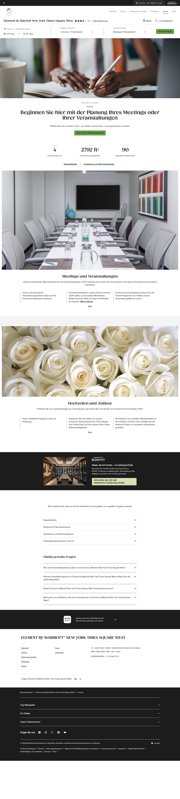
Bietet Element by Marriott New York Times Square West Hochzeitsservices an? (78, 588)
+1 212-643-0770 (165, 21)
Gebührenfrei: (105, 656)
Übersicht (112, 11)
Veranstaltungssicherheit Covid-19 (58, 541)
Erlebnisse (155, 11)
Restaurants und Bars (138, 11)
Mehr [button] (90, 306)
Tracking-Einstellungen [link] (28, 749)
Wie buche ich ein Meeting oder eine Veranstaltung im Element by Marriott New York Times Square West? (87, 599)
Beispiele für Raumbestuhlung (56, 527)
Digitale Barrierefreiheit (136, 749)
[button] (149, 3)
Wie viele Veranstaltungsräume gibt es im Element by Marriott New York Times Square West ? (84, 567)
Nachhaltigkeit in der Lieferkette (31, 751)
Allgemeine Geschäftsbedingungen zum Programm (82, 749)
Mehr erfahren (86, 301)
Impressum (59, 653)
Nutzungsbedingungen (54, 749)
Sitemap (47, 751)
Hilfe (54, 751)
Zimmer (123, 11)
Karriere (41, 749)
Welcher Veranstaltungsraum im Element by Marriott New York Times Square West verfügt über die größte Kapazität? (86, 578)
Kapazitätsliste (70, 164)
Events (165, 11)
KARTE (148, 21)
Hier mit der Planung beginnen (90, 133)
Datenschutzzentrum (109, 749)
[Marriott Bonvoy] (171, 3)
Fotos (174, 11)
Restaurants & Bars (28, 657)
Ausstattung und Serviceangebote (99, 164)
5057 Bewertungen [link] (100, 21)
